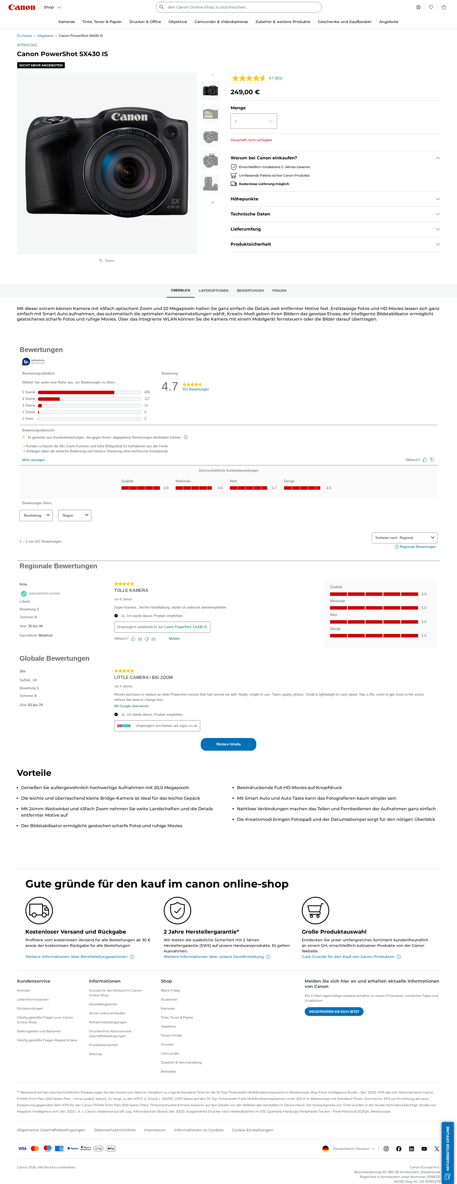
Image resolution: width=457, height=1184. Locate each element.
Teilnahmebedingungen (108, 1022)
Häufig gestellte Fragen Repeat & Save (47, 1040)
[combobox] (239, 7)
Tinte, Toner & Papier (177, 1017)
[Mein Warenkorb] (444, 7)
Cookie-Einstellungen (252, 1130)
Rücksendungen (30, 1008)
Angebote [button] (389, 21)
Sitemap (95, 1054)
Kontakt (23, 990)
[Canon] (21, 7)
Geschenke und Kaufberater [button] (345, 21)
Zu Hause (24, 36)
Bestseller (168, 1071)
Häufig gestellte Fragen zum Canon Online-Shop (45, 1019)
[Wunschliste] (431, 7)
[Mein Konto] (418, 7)
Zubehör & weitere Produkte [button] (282, 21)
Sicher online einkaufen (107, 1013)
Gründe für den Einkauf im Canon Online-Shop (115, 992)
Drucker (167, 1044)
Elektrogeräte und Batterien (39, 1031)
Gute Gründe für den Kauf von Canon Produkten (348, 956)
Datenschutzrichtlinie (115, 1130)
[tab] (181, 291)
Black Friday (170, 990)
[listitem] (210, 90)
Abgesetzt (45, 36)
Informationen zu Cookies (198, 1130)
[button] (448, 1153)
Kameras (168, 1008)
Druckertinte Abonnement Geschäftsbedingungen (110, 1033)
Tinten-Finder (171, 1035)
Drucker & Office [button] (145, 21)
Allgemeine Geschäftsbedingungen (51, 1130)
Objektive (168, 1026)
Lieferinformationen (33, 999)
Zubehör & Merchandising (181, 1062)
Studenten (169, 999)
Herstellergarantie (103, 1004)
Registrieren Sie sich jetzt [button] (334, 1012)
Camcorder (170, 1053)
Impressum (155, 1130)
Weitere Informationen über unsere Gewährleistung (214, 956)
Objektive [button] (177, 21)
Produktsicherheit (103, 1045)
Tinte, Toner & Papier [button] (102, 21)
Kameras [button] (66, 21)
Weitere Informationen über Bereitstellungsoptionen (76, 956)
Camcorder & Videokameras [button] (221, 21)
